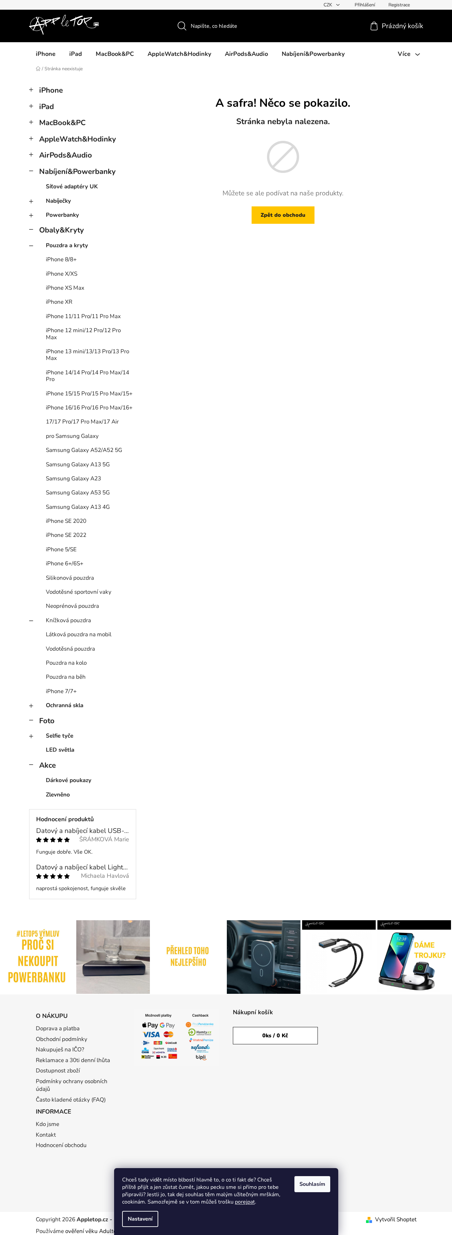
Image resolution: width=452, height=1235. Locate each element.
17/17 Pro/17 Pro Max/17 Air (82, 421)
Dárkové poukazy (68, 780)
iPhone (51, 90)
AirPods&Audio (65, 155)
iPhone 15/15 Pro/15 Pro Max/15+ (89, 393)
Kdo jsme (47, 1124)
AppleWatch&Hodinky (77, 139)
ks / (275, 1035)
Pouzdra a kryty (67, 245)
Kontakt (46, 1135)
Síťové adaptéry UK (72, 186)
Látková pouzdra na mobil (78, 634)
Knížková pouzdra (68, 620)
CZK (329, 5)
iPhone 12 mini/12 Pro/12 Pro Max (83, 333)
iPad (46, 107)
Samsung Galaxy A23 (73, 478)
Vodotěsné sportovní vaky (78, 592)
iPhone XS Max (65, 288)
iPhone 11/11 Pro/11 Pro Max (83, 316)
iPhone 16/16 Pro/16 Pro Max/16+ (89, 407)
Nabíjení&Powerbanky (77, 172)
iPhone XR (59, 302)
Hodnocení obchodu (61, 1145)
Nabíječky (58, 201)
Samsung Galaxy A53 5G (78, 492)
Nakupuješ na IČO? (60, 1049)
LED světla (60, 750)
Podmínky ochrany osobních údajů (71, 1085)
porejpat (245, 1202)
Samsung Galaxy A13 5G (78, 464)
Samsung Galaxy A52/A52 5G (84, 450)
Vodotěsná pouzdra (70, 649)
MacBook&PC (62, 123)
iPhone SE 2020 (66, 521)
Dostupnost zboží (58, 1070)
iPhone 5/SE (61, 549)
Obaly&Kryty (61, 230)
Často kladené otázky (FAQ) (71, 1100)
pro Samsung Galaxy (72, 436)
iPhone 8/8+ (61, 259)
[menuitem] (45, 53)
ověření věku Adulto (90, 1231)
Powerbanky (62, 215)
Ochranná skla (64, 705)
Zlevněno (58, 794)
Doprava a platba (58, 1028)
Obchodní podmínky (61, 1039)
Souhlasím (312, 1184)
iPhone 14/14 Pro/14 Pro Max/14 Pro (87, 376)
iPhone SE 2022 (66, 535)
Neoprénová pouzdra (72, 606)
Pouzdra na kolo (66, 663)
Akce (47, 765)
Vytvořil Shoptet (396, 1219)
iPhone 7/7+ (61, 691)
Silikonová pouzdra (70, 578)
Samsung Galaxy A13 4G (78, 507)
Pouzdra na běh (66, 677)
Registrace (399, 5)
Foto (47, 721)
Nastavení (140, 1219)
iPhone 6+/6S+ (64, 563)
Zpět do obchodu (283, 215)
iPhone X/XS (61, 274)
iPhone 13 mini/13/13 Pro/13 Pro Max (87, 355)
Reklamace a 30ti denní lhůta (73, 1060)
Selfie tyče (59, 736)
